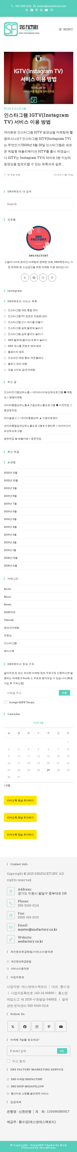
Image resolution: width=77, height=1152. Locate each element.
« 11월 (7, 785)
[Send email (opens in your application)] (51, 10)
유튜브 (8, 635)
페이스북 (9, 651)
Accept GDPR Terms (21, 702)
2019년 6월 (10, 511)
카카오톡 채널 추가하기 (20, 800)
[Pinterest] (52, 278)
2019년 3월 (10, 534)
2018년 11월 (10, 565)
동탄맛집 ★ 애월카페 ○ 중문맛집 (22, 438)
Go (62, 1051)
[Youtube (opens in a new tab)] (46, 10)
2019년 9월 (10, 488)
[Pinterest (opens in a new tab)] (36, 10)
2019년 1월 (10, 550)
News (7, 604)
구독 (64, 692)
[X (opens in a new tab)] (26, 10)
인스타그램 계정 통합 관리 (23, 310)
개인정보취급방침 (21, 961)
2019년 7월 (10, 503)
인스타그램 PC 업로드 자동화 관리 (27, 316)
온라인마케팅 (11, 627)
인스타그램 (20, 108)
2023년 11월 (10, 472)
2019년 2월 (10, 542)
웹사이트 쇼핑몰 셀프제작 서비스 (30, 1093)
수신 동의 (18, 1061)
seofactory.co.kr (30, 941)
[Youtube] (61, 1026)
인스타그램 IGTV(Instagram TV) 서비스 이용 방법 (36, 118)
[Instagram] (43, 278)
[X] (25, 278)
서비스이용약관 (20, 968)
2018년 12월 (11, 558)
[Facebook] (34, 278)
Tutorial (8, 620)
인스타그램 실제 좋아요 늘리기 (25, 334)
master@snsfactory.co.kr (37, 929)
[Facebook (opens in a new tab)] (31, 10)
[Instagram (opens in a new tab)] (41, 10)
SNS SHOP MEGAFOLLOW (27, 1086)
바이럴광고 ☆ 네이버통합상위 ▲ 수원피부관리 (31, 418)
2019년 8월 (10, 496)
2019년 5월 (10, 519)
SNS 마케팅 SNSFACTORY (26, 1079)
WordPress (47, 1147)
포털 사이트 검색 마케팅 (21, 369)
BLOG (7, 108)
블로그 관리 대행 (17, 364)
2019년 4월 (10, 527)
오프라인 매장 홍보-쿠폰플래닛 (25, 358)
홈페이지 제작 (16, 352)
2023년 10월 (11, 480)
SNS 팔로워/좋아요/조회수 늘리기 (27, 340)
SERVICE (9, 612)
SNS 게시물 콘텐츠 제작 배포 (24, 346)
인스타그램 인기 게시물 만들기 (25, 322)
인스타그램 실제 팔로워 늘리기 (25, 328)
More (7, 596)
